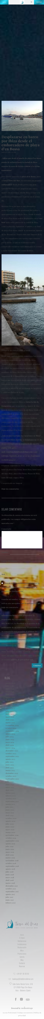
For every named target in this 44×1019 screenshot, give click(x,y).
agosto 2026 (10, 683)
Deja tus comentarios (10, 489)
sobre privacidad (25, 587)
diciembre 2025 (12, 700)
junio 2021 (10, 810)
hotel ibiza (27, 470)
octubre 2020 (11, 818)
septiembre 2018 (12, 866)
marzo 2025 (10, 722)
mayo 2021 (10, 813)
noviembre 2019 (12, 835)
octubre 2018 (11, 863)
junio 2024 (10, 739)
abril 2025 (10, 720)
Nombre (5, 552)
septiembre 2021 (12, 801)
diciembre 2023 (12, 751)
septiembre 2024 (12, 731)
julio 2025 (10, 711)
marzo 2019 (10, 858)
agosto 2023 (10, 759)
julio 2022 (10, 782)
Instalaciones (21, 944)
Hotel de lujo (36, 465)
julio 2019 (9, 846)
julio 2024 (10, 737)
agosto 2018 (10, 869)
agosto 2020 (10, 821)
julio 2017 (9, 897)
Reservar (22, 966)
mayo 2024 (10, 742)
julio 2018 (9, 872)
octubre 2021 (11, 799)
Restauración (22, 948)
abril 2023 (10, 768)
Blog (22, 960)
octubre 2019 (11, 838)
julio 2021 (9, 807)
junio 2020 (10, 827)
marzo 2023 (10, 770)
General (19, 483)
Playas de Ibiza (34, 474)
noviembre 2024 (12, 725)
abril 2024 (10, 745)
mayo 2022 (10, 787)
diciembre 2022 (12, 773)
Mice (22, 951)
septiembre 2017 (12, 891)
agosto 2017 (10, 894)
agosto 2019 (10, 844)
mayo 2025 (10, 717)
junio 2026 (10, 689)
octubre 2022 (11, 776)
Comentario (6, 529)
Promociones (22, 954)
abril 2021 (10, 815)
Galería (22, 957)
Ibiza (11, 474)
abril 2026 (10, 694)
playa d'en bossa (20, 474)
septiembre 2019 (12, 841)
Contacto (22, 963)
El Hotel (22, 938)
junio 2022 (10, 784)
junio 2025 (10, 714)
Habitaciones (22, 941)
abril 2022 (10, 790)
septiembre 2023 (12, 756)
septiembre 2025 (12, 706)
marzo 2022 (10, 793)
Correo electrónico (10, 561)
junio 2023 (10, 765)
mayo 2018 (10, 877)
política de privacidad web (22, 660)
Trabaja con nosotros (25, 1013)
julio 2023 (10, 762)
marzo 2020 (10, 832)
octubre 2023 (11, 753)
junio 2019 (10, 849)
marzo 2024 (10, 748)
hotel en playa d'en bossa (12, 470)
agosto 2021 (10, 804)
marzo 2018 (10, 883)
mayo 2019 (10, 852)
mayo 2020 (10, 829)
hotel (28, 465)
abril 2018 (10, 880)
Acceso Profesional (10, 1013)
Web (3, 574)
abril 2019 (10, 855)
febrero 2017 (11, 903)
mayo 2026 (10, 691)
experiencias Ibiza (17, 465)
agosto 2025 (10, 708)
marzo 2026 (10, 697)
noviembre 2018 (12, 860)
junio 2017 (10, 900)
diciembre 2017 (12, 886)
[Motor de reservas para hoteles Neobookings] (27, 1007)
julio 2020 (10, 824)
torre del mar (7, 478)
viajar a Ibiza (18, 478)
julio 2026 (10, 686)
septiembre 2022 (12, 779)
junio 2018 (10, 875)
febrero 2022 (11, 796)
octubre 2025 (11, 703)
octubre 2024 (11, 728)
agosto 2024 (10, 734)
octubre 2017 (11, 889)
